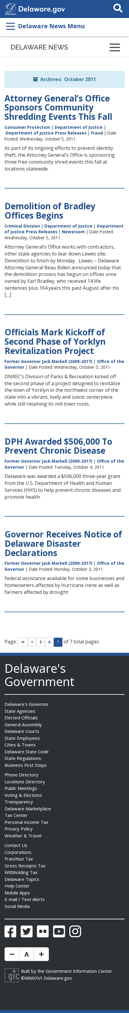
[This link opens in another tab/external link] (10, 8)
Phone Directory (21, 775)
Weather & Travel (22, 836)
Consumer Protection (27, 127)
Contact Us (15, 845)
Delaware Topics (21, 879)
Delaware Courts (21, 731)
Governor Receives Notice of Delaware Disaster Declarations (63, 543)
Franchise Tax (18, 859)
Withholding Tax (21, 872)
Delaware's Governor (26, 704)
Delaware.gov (58, 978)
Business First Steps (25, 765)
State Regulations (22, 758)
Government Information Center (79, 971)
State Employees (22, 738)
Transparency (18, 802)
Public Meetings (20, 788)
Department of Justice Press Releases (46, 133)
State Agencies (19, 711)
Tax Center (16, 815)
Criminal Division (22, 226)
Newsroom (73, 231)
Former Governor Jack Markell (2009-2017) (48, 361)
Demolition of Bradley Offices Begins (49, 210)
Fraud (97, 133)
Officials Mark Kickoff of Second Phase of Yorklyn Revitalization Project (55, 341)
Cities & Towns (20, 745)
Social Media (17, 906)
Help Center (17, 886)
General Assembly (23, 724)
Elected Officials (21, 718)
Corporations (18, 852)
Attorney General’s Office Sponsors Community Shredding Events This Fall (58, 107)
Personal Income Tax (26, 822)
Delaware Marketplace (27, 809)
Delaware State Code (26, 751)
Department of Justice (79, 127)
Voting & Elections (23, 795)
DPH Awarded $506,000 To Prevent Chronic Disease (58, 446)
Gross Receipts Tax (25, 866)
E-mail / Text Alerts (24, 899)
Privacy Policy (18, 829)
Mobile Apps (17, 893)
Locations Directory (24, 782)
